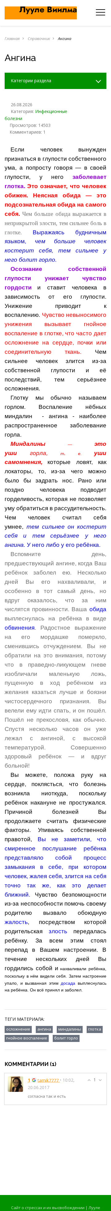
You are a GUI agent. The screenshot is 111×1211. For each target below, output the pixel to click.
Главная (12, 38)
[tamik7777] (15, 1084)
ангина (44, 1029)
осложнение (18, 1029)
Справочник (39, 38)
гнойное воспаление (26, 1038)
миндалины (69, 1029)
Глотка (94, 1029)
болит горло (66, 1038)
